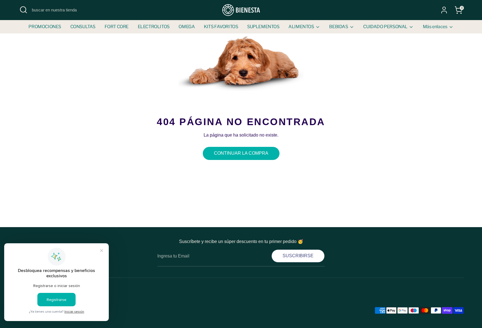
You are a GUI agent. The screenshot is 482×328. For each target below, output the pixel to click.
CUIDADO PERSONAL (385, 26)
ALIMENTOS (301, 26)
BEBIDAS (339, 26)
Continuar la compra (241, 153)
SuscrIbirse (298, 255)
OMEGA (187, 26)
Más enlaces (435, 26)
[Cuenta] (444, 10)
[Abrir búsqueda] (23, 9)
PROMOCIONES (44, 26)
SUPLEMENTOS (263, 26)
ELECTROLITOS (154, 26)
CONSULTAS (82, 26)
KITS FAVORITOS (221, 26)
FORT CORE (117, 26)
